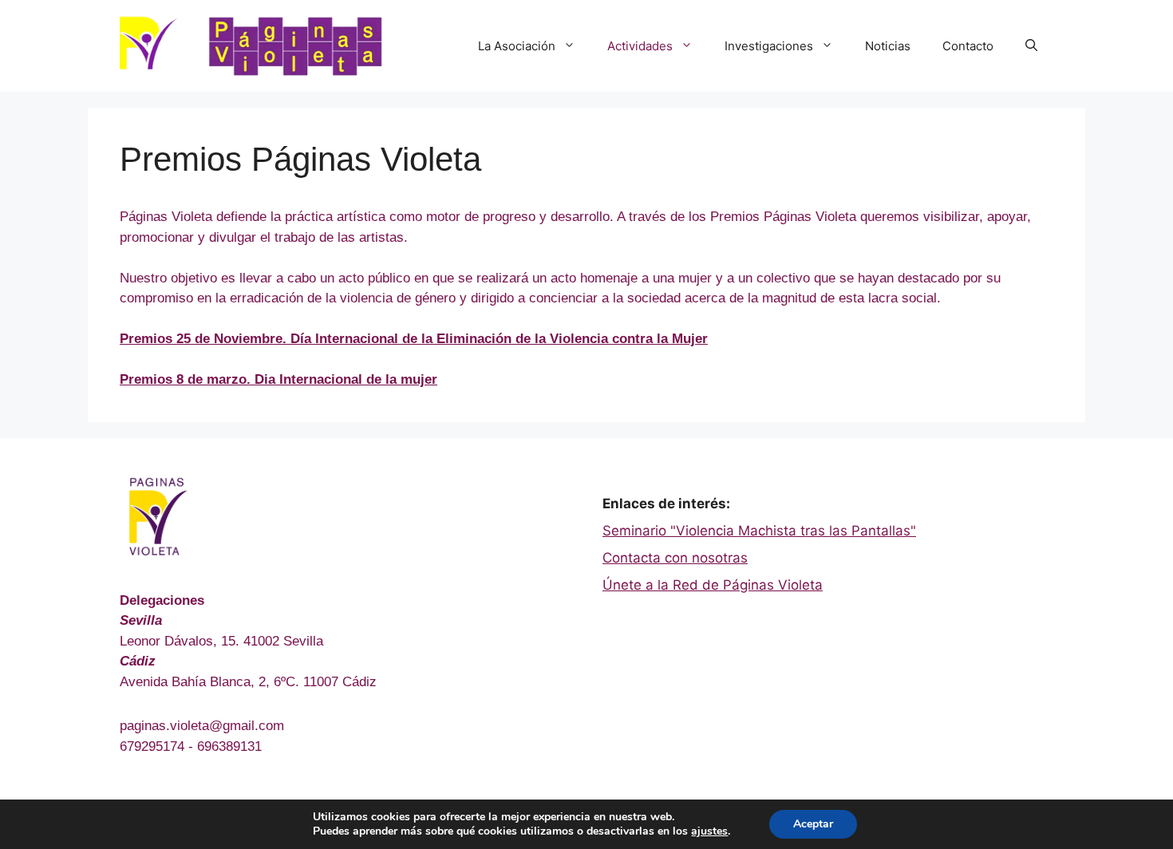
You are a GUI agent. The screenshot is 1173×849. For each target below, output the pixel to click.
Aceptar (813, 823)
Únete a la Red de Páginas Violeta (712, 585)
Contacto (967, 45)
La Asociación (516, 45)
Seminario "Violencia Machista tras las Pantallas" (759, 531)
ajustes (709, 831)
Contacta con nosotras (675, 558)
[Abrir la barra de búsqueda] (1031, 46)
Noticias (887, 45)
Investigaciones (769, 45)
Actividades (640, 45)
